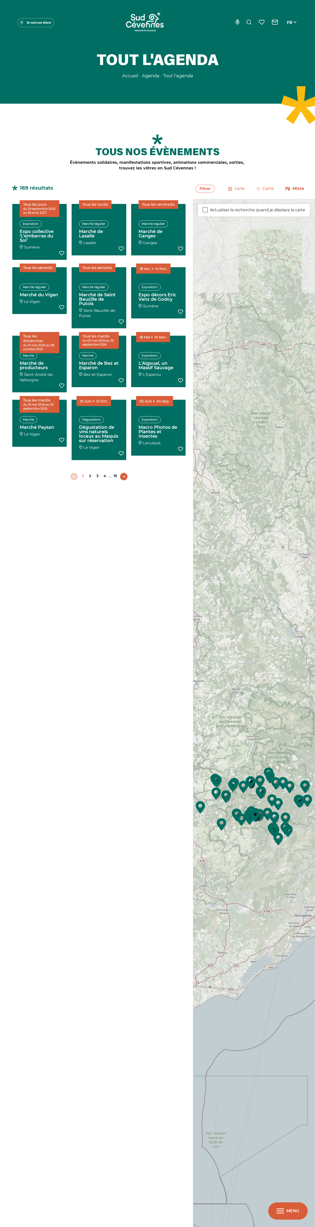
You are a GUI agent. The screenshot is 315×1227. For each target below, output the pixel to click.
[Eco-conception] (237, 22)
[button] (241, 819)
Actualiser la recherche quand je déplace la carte (257, 209)
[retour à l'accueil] (144, 22)
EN (290, 28)
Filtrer (205, 188)
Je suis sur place (39, 22)
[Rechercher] (249, 22)
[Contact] (275, 22)
